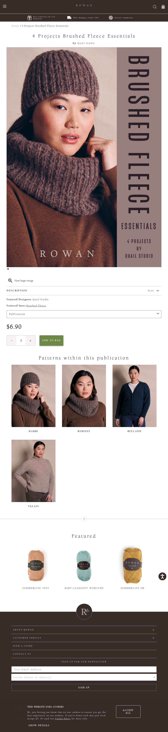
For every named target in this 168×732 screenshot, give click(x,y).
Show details (39, 725)
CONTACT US (22, 654)
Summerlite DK (133, 588)
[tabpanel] (84, 157)
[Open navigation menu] (4, 6)
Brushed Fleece (36, 305)
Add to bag (51, 340)
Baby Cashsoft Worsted (84, 588)
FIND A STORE (23, 646)
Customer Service (27, 638)
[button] (12, 340)
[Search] (155, 7)
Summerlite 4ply (35, 588)
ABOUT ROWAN (23, 630)
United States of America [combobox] (32, 677)
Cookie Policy (63, 718)
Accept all (128, 711)
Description (80, 290)
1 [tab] (9, 270)
